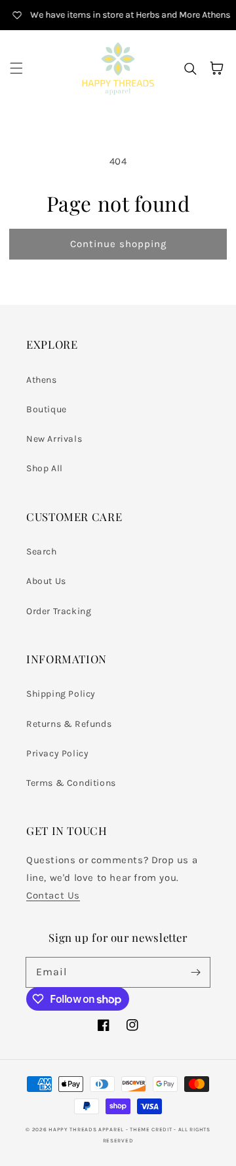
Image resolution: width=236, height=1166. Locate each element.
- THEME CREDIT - (152, 1129)
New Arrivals (54, 438)
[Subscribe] (195, 972)
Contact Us (53, 895)
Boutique (46, 409)
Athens (41, 379)
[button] (16, 68)
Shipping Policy (61, 693)
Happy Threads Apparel (86, 1129)
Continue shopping (118, 244)
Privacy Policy (57, 753)
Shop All (44, 468)
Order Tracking (58, 611)
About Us (46, 581)
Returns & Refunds (68, 723)
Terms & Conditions (71, 782)
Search (41, 551)
